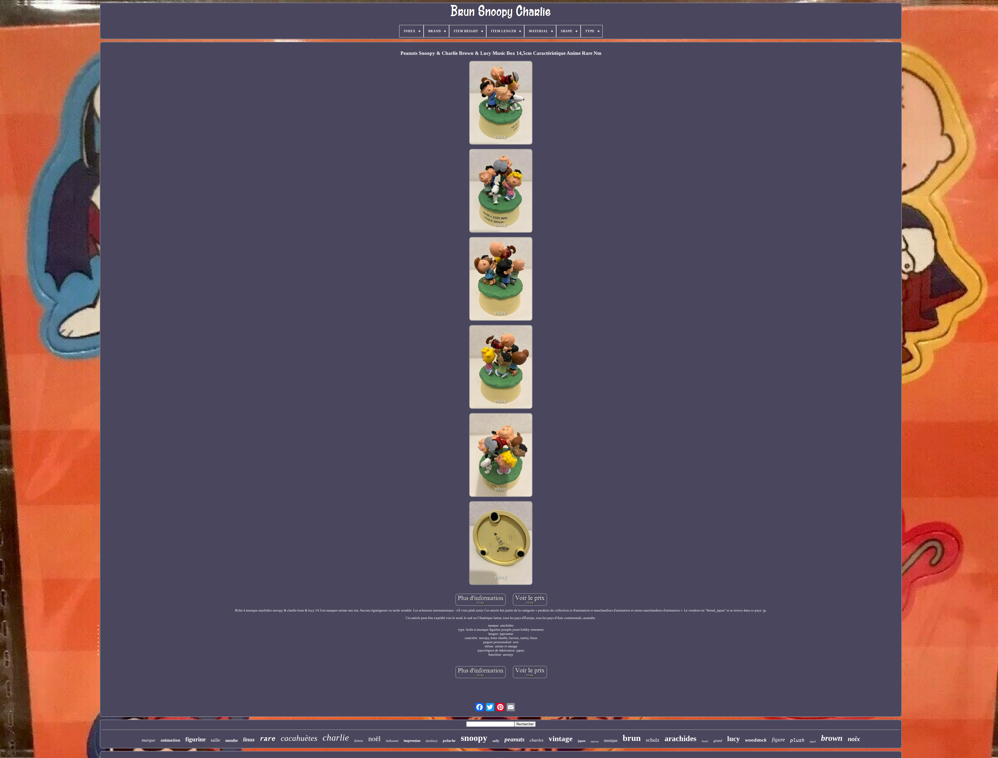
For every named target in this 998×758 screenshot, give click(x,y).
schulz (652, 740)
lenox (358, 741)
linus (249, 739)
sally (496, 741)
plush (797, 740)
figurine (195, 739)
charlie (336, 738)
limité (705, 741)
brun (632, 738)
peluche (449, 741)
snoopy (474, 738)
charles (536, 740)
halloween (392, 741)
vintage (561, 738)
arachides (681, 738)
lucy (733, 739)
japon (582, 741)
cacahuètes (299, 738)
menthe (231, 740)
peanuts (514, 739)
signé (813, 741)
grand (717, 741)
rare (267, 739)
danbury (432, 741)
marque (148, 740)
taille (215, 740)
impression (412, 741)
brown (832, 738)
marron (595, 741)
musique (611, 740)
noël (374, 739)
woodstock (756, 740)
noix (854, 739)
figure (778, 739)
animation (170, 740)
